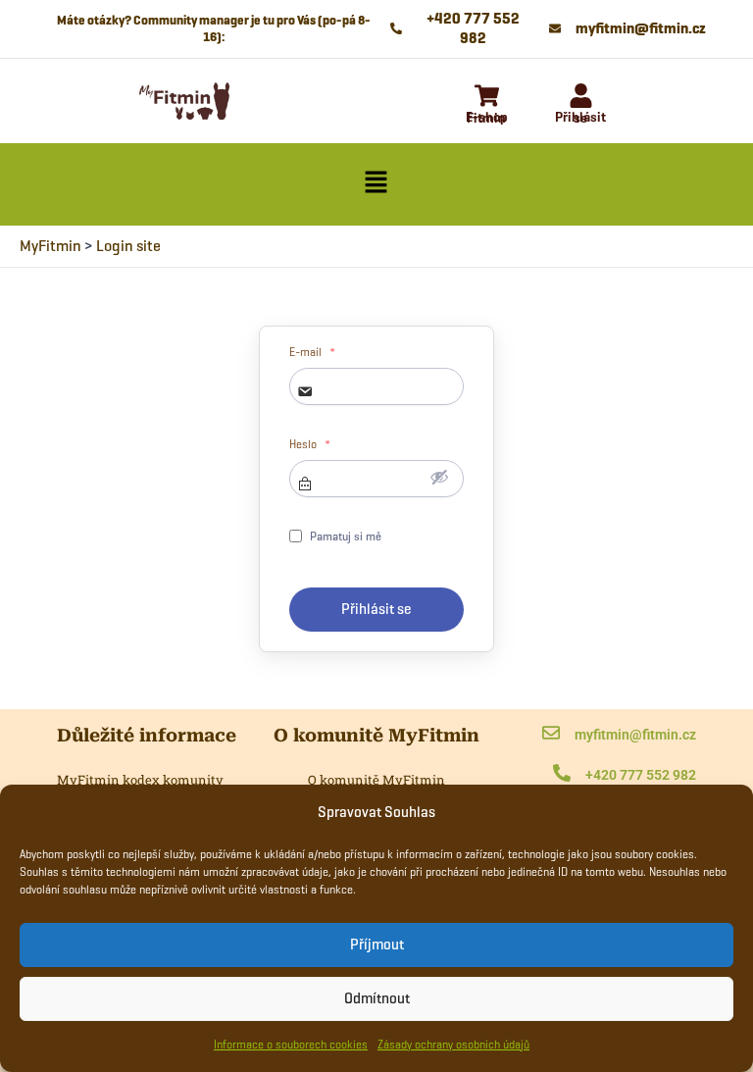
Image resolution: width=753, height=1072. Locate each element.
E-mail (312, 352)
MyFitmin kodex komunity (140, 780)
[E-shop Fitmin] (487, 97)
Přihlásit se (580, 118)
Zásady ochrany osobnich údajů (453, 1044)
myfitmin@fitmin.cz (635, 734)
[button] (376, 184)
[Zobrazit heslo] (439, 476)
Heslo (309, 444)
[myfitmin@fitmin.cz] (551, 734)
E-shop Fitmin (487, 118)
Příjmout (377, 944)
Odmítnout (377, 998)
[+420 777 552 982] (562, 774)
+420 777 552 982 (640, 775)
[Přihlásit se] (581, 97)
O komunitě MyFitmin (376, 780)
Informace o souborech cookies (291, 1044)
